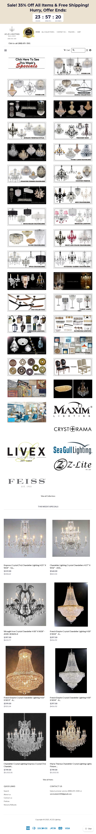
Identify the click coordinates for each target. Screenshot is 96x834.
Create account (90, 50)
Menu (6, 50)
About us (7, 794)
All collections (48, 32)
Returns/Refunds (10, 805)
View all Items (48, 780)
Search (6, 791)
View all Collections (48, 496)
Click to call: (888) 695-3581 (19, 43)
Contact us (61, 32)
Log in (87, 50)
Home (38, 32)
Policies (71, 32)
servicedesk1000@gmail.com (61, 794)
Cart (79, 32)
